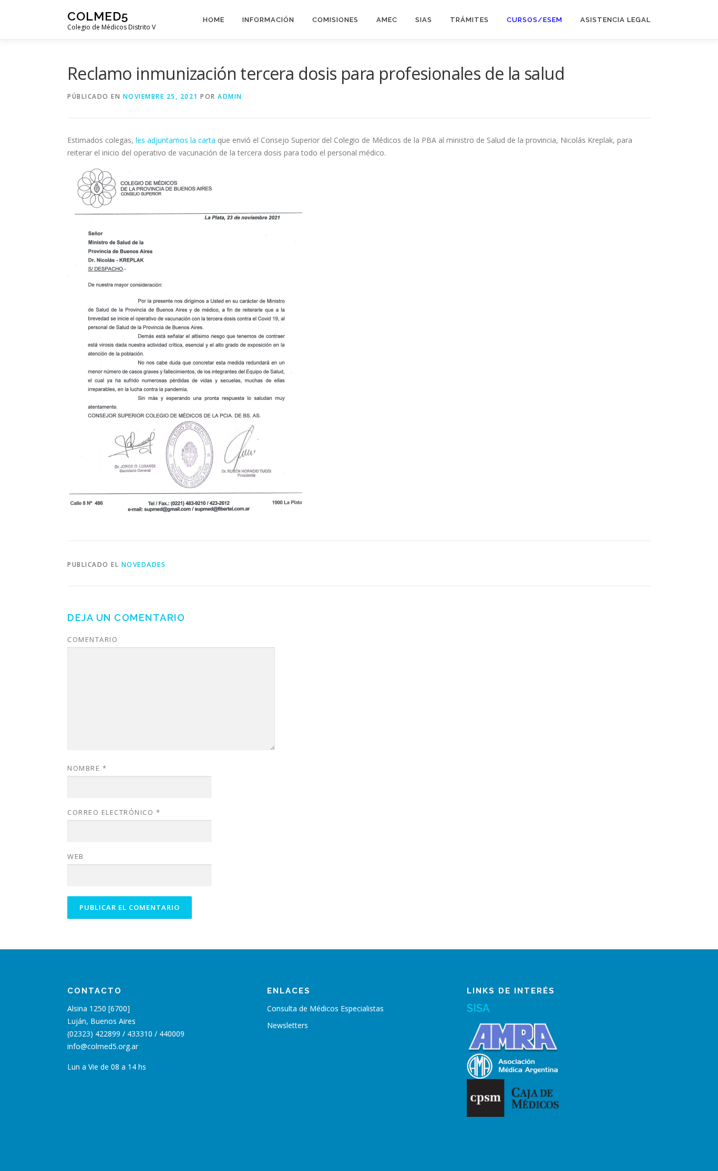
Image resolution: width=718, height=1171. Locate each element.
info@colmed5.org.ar (102, 1046)
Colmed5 (97, 16)
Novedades (143, 564)
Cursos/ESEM (534, 20)
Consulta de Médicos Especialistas (325, 1008)
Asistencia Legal (615, 20)
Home (213, 20)
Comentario (92, 639)
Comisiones (335, 20)
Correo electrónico (113, 812)
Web (75, 856)
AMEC (386, 20)
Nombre (87, 768)
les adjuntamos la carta (176, 140)
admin (230, 96)
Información (268, 20)
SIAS (423, 20)
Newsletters (287, 1025)
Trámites (469, 20)
